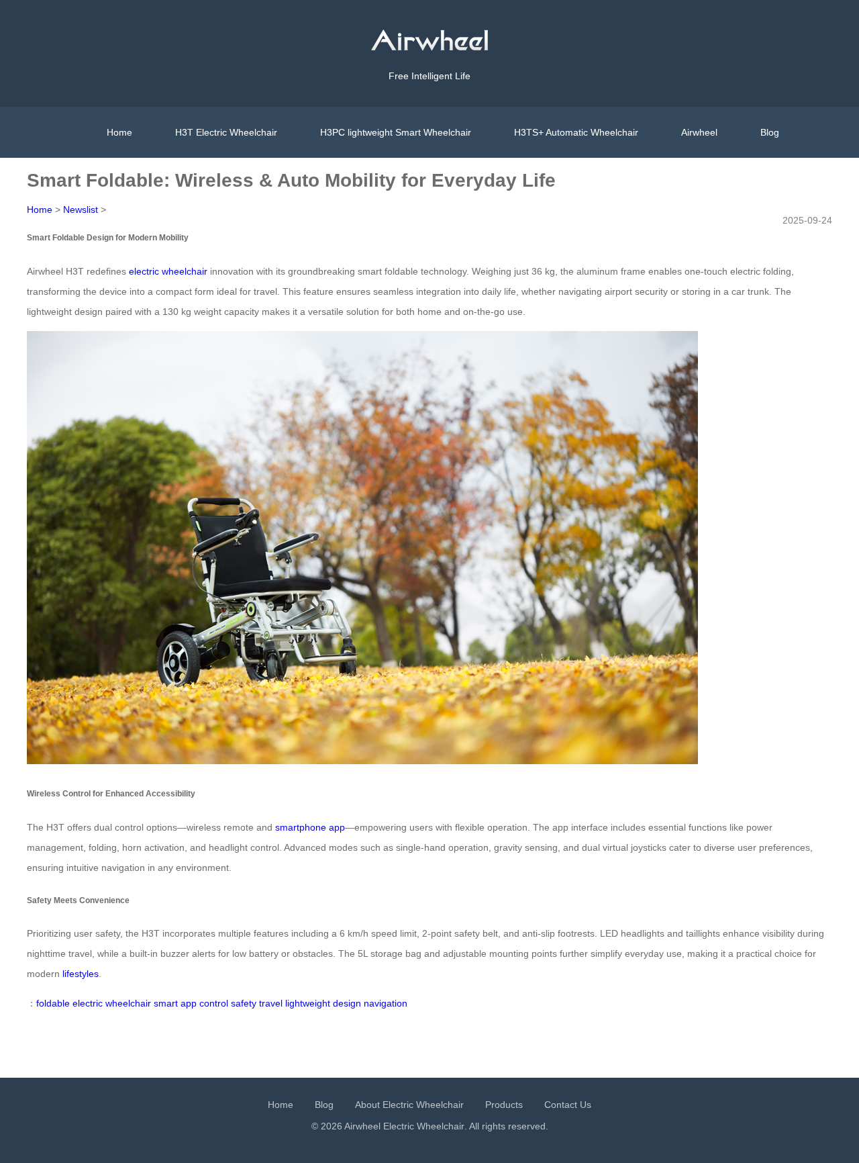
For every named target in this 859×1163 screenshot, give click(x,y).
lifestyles (80, 973)
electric (87, 1003)
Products (504, 1104)
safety (243, 1003)
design (347, 1003)
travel (271, 1003)
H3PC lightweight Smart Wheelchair (395, 132)
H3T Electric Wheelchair (226, 132)
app (189, 1003)
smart (166, 1003)
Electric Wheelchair (423, 1126)
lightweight (307, 1003)
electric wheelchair (168, 271)
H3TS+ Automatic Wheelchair (576, 132)
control (213, 1003)
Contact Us (567, 1104)
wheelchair (128, 1003)
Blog (769, 132)
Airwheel (699, 132)
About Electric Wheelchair (409, 1104)
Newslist (80, 209)
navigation (385, 1003)
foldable (53, 1003)
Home (119, 132)
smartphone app (310, 827)
